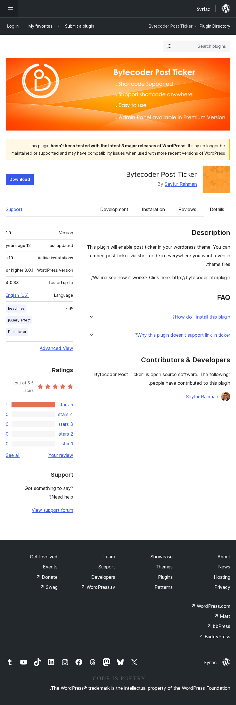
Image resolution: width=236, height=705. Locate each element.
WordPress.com (210, 606)
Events (50, 567)
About (224, 557)
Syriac (210, 662)
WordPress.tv (98, 587)
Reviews (187, 209)
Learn (109, 557)
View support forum (52, 510)
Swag (49, 587)
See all (13, 455)
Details (217, 209)
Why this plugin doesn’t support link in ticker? (182, 335)
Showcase (162, 557)
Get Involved (44, 557)
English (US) (17, 295)
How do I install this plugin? (201, 317)
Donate (47, 577)
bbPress (218, 626)
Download (19, 179)
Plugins (165, 577)
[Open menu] (9, 8)
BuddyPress (214, 636)
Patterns (164, 587)
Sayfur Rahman (181, 184)
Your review (60, 455)
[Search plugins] (169, 46)
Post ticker (17, 331)
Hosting (222, 577)
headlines (16, 308)
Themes (164, 567)
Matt (222, 616)
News (224, 567)
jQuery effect (19, 320)
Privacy (222, 587)
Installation (153, 209)
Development (114, 209)
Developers (103, 577)
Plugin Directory (215, 26)
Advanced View (56, 348)
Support (14, 209)
